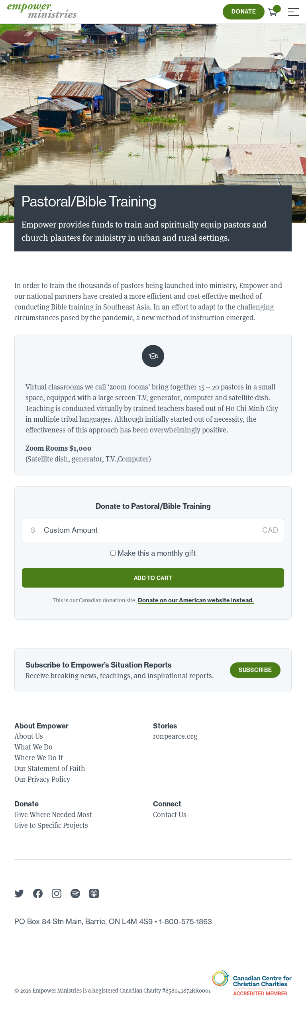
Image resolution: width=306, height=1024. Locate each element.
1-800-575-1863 (185, 921)
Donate (243, 11)
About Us (28, 736)
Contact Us (169, 814)
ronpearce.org (175, 736)
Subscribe (255, 670)
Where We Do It (38, 757)
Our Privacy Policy (42, 779)
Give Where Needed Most (53, 814)
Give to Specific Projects (51, 825)
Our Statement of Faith (49, 768)
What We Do (33, 746)
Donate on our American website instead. (196, 600)
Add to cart (153, 578)
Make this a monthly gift (157, 553)
